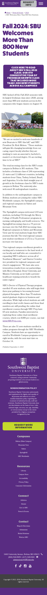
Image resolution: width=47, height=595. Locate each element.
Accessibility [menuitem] (23, 478)
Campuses (23, 436)
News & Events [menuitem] (23, 511)
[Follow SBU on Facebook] (16, 565)
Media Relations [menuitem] (23, 533)
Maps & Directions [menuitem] (23, 526)
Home (8, 13)
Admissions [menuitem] (23, 530)
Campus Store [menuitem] (23, 474)
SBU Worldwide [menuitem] (23, 456)
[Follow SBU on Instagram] (25, 565)
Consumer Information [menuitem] (23, 486)
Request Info (28, 3)
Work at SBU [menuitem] (23, 537)
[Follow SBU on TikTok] (20, 565)
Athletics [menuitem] (23, 500)
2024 (27, 13)
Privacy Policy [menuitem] (23, 482)
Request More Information (23, 426)
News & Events (18, 13)
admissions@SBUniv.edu (23, 559)
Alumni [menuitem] (23, 504)
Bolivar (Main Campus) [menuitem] (23, 441)
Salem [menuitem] (23, 449)
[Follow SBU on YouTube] (30, 565)
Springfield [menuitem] (23, 452)
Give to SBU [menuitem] (23, 508)
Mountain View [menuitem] (23, 445)
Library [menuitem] (23, 471)
